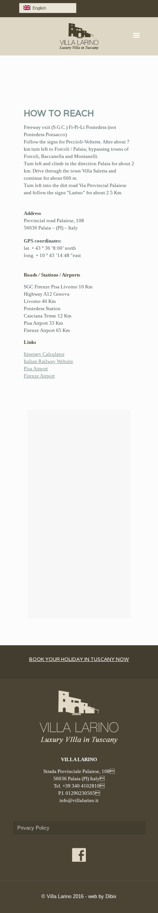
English (38, 8)
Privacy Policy (33, 828)
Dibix (111, 896)
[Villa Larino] (79, 36)
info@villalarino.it (79, 800)
